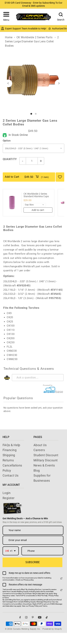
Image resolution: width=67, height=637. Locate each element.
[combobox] (11, 550)
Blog (37, 470)
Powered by (48, 385)
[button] (6, 17)
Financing (9, 450)
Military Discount (46, 460)
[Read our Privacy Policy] (61, 578)
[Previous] (8, 83)
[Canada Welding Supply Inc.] (33, 17)
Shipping (9, 455)
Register (9, 498)
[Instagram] (26, 617)
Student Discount (46, 455)
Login (6, 493)
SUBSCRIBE (32, 562)
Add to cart (38, 210)
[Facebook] (20, 617)
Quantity (10, 159)
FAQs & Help (11, 445)
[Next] (59, 83)
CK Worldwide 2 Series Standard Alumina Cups (36, 195)
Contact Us (11, 475)
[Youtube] (39, 617)
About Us (40, 445)
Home (9, 37)
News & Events (44, 465)
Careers (39, 450)
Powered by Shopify (52, 629)
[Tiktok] (47, 617)
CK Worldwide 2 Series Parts (34, 37)
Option (6, 140)
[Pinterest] (33, 617)
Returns (8, 460)
